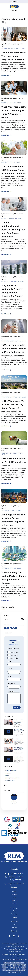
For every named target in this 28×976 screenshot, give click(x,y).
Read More (5, 75)
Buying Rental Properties (10, 770)
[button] (5, 628)
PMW (21, 949)
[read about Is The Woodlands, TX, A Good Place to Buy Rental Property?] (14, 382)
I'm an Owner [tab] (14, 652)
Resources (14, 914)
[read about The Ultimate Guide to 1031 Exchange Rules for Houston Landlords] (14, 148)
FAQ (14, 911)
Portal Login (14, 908)
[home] (14, 7)
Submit (16, 707)
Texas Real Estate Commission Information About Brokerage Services (14, 955)
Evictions (7, 775)
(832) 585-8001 (15, 1)
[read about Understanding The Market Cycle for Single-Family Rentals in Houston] (14, 553)
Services (14, 894)
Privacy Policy (17, 951)
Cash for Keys (8, 773)
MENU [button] (14, 11)
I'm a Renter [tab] (14, 655)
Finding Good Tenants (10, 780)
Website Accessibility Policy (14, 972)
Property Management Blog (13, 20)
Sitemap (11, 951)
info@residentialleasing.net (16, 884)
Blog (14, 897)
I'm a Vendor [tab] (14, 658)
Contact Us (14, 900)
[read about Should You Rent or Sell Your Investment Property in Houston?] (14, 34)
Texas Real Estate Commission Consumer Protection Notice (14, 960)
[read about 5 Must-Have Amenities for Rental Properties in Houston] (14, 438)
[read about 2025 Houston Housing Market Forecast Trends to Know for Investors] (14, 326)
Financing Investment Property (12, 778)
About (14, 891)
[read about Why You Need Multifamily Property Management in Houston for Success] (14, 267)
